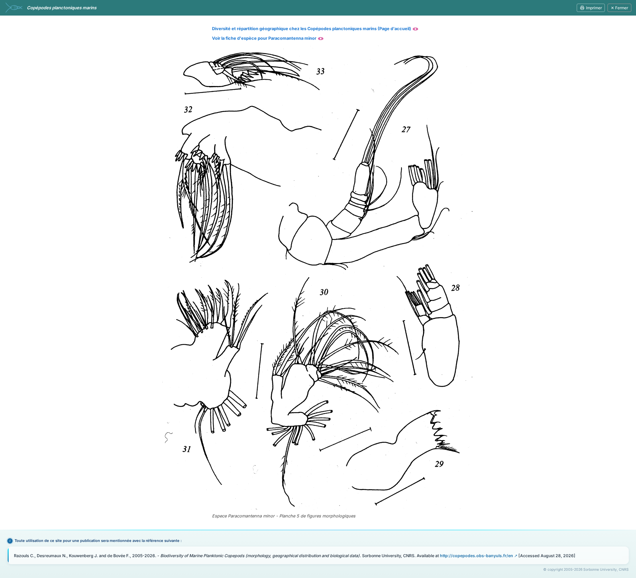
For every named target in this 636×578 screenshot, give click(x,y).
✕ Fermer (619, 7)
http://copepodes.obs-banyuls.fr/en (476, 555)
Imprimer (594, 7)
